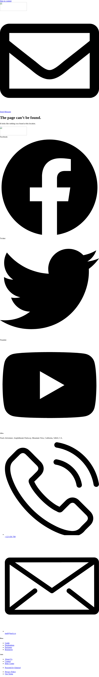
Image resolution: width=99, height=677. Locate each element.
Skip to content (5, 1)
